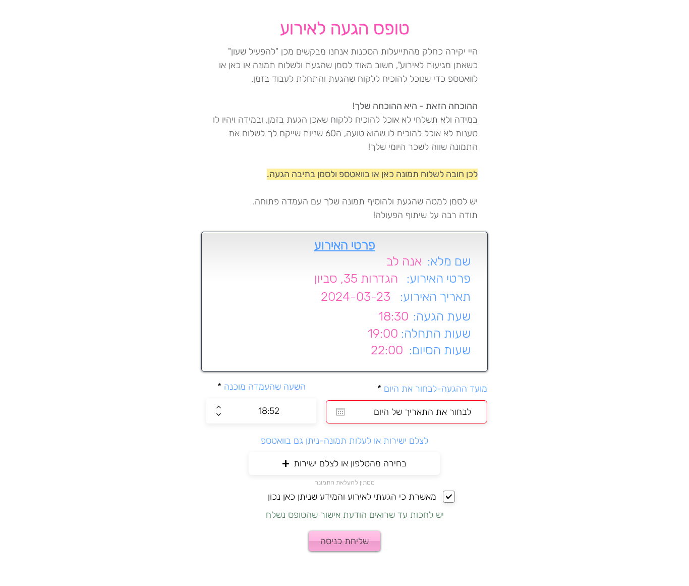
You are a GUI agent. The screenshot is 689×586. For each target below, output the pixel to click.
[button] (344, 463)
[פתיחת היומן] (340, 412)
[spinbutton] (268, 410)
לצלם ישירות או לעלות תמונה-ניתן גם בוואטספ (344, 440)
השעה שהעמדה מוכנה (265, 386)
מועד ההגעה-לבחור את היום (429, 388)
